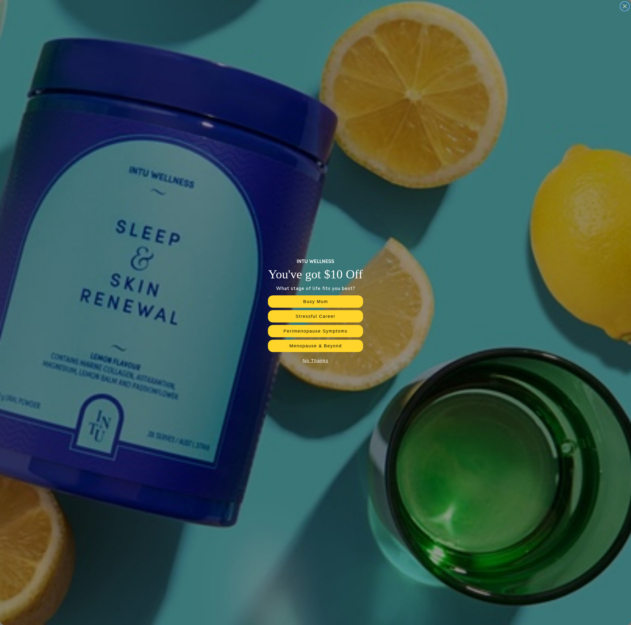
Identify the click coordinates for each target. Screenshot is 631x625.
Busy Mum (315, 301)
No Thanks (316, 360)
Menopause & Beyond (315, 345)
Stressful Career (315, 316)
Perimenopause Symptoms (315, 331)
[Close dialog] (624, 6)
